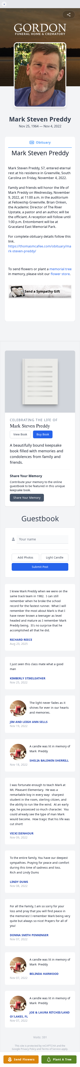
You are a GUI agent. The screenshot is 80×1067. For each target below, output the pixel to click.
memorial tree (60, 269)
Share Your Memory (26, 498)
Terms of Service (51, 1049)
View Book (20, 434)
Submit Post (40, 567)
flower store (60, 274)
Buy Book (43, 434)
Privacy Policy (28, 1049)
